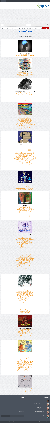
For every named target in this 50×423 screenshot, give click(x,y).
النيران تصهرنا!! (37, 28)
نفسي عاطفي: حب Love (25, 330)
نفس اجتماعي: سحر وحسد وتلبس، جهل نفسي (25, 309)
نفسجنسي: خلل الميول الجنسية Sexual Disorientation (24, 268)
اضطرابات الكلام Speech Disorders (24, 206)
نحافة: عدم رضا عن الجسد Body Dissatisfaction (24, 187)
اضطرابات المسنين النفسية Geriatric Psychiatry (24, 213)
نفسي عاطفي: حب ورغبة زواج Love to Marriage (25, 331)
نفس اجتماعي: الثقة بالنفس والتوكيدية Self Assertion (25, 302)
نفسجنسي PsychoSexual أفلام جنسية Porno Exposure (24, 260)
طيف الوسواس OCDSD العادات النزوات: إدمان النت (24, 162)
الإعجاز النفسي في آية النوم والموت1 (39, 415)
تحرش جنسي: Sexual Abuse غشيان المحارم (25, 243)
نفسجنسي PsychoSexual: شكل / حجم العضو (25, 237)
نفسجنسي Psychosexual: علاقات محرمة (24, 256)
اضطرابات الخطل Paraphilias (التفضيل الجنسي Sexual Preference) (24, 269)
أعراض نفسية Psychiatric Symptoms (25, 211)
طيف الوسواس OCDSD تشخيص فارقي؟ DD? (24, 165)
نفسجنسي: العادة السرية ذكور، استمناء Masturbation (25, 236)
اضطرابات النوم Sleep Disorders (25, 207)
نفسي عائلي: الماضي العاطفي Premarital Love (25, 365)
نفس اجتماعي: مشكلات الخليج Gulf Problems (25, 300)
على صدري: (21, 28)
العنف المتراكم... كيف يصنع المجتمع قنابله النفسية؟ (37, 403)
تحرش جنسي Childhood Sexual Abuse (25, 240)
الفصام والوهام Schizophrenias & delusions (25, 72)
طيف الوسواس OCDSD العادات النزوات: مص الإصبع (24, 163)
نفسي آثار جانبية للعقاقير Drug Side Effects (25, 215)
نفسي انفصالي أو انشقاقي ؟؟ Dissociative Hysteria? (25, 127)
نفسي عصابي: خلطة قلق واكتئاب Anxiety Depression (24, 123)
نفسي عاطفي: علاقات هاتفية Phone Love (25, 333)
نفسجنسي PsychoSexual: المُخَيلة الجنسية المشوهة (25, 242)
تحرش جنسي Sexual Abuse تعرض (24, 241)
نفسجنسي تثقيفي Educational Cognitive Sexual (24, 255)
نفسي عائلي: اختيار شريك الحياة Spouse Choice (24, 358)
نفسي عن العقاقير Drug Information (25, 214)
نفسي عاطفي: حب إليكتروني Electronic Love (25, 332)
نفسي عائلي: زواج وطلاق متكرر (25, 371)
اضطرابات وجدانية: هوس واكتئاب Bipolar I (25, 95)
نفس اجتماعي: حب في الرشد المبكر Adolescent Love (24, 292)
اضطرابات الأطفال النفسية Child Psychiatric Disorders (25, 209)
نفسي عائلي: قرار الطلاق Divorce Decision (25, 369)
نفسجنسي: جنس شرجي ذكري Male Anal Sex (25, 267)
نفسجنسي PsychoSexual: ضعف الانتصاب (24, 238)
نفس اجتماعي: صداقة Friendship (25, 297)
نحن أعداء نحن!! (17, 28)
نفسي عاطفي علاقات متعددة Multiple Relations (25, 336)
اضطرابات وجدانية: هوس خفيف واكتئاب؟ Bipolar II (25, 96)
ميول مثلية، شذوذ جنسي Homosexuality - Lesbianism (24, 264)
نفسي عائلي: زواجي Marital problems (25, 360)
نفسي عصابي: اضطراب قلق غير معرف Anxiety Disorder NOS (25, 124)
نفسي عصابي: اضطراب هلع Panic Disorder (25, 120)
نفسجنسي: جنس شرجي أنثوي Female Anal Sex (24, 266)
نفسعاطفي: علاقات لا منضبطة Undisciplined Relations (25, 329)
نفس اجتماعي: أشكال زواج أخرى (25, 301)
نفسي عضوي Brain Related (25, 54)
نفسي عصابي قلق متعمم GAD (25, 122)
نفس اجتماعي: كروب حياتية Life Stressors (25, 310)
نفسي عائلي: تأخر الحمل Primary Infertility (25, 367)
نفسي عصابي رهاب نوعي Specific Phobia (25, 119)
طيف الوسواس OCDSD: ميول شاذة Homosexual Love (25, 159)
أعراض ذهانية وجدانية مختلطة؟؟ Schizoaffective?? (25, 74)
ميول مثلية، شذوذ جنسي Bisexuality (25, 265)
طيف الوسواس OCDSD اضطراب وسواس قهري (25, 145)
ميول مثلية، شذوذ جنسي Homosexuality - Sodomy (25, 263)
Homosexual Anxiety (25, 158)
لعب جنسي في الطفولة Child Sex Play (25, 244)
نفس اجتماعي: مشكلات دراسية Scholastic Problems (25, 289)
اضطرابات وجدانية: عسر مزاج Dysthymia (25, 94)
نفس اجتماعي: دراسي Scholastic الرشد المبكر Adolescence (24, 290)
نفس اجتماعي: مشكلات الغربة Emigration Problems (25, 294)
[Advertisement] (25, 16)
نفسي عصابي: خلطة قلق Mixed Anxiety (25, 125)
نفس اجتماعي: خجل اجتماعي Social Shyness (25, 293)
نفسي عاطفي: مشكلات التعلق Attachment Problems (25, 335)
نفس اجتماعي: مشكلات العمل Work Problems (25, 298)
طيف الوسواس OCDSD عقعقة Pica (25, 151)
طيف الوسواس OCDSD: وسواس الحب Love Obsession (25, 156)
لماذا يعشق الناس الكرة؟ (40, 407)
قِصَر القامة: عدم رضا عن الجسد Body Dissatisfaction (24, 188)
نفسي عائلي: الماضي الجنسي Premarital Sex (25, 364)
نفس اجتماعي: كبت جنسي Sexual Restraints (25, 303)
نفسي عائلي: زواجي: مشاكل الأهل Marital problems (25, 361)
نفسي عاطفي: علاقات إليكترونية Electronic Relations (24, 334)
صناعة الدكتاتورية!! (26, 28)
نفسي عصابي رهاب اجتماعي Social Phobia (25, 117)
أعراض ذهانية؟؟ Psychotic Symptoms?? (25, 73)
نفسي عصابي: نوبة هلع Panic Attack (25, 121)
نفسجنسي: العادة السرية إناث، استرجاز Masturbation (25, 235)
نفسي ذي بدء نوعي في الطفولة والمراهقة (25, 212)
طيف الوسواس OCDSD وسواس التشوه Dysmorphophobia (24, 153)
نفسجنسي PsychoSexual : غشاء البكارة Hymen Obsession (25, 239)
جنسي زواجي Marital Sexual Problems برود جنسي (25, 249)
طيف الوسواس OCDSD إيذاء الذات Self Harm (25, 154)
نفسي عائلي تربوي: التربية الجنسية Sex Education (25, 372)
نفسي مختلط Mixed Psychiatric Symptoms (25, 210)
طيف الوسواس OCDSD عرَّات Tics (25, 155)
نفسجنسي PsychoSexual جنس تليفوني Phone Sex (25, 259)
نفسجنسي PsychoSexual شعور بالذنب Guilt (25, 257)
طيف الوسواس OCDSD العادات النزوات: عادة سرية (25, 164)
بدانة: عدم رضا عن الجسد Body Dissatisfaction (25, 186)
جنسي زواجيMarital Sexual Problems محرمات (24, 247)
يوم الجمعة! (31, 28)
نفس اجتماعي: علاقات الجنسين (25, 299)
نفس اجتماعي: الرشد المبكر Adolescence (24, 291)
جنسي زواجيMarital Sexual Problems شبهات (25, 248)
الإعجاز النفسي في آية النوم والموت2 (39, 411)
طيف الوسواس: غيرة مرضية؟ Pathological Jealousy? (25, 161)
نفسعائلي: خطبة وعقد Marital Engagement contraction (24, 359)
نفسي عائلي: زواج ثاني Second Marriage (25, 366)
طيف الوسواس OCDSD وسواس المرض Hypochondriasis (25, 152)
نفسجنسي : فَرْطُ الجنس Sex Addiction (25, 261)
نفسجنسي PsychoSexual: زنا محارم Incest (25, 262)
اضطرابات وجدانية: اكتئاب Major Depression (25, 92)
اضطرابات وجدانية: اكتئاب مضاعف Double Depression (25, 93)
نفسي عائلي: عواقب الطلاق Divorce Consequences (25, 370)
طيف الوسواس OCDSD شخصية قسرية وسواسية (25, 146)
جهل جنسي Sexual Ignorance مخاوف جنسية (25, 245)
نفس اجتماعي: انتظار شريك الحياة (24, 296)
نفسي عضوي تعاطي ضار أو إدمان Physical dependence (25, 55)
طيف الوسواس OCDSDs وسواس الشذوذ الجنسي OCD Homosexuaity (25, 157)
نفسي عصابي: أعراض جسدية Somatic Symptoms (25, 126)
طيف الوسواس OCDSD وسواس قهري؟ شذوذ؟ (25, 160)
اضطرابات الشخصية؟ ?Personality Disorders (25, 208)
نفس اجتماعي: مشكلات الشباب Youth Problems (25, 295)
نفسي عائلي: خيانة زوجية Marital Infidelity (25, 362)
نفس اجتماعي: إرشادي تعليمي (25, 311)
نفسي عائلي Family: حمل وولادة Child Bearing (24, 368)
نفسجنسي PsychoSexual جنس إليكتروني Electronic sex (25, 258)
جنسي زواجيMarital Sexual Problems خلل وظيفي (25, 246)
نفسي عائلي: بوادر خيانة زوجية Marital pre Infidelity (25, 363)
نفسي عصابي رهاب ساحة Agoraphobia (25, 118)
